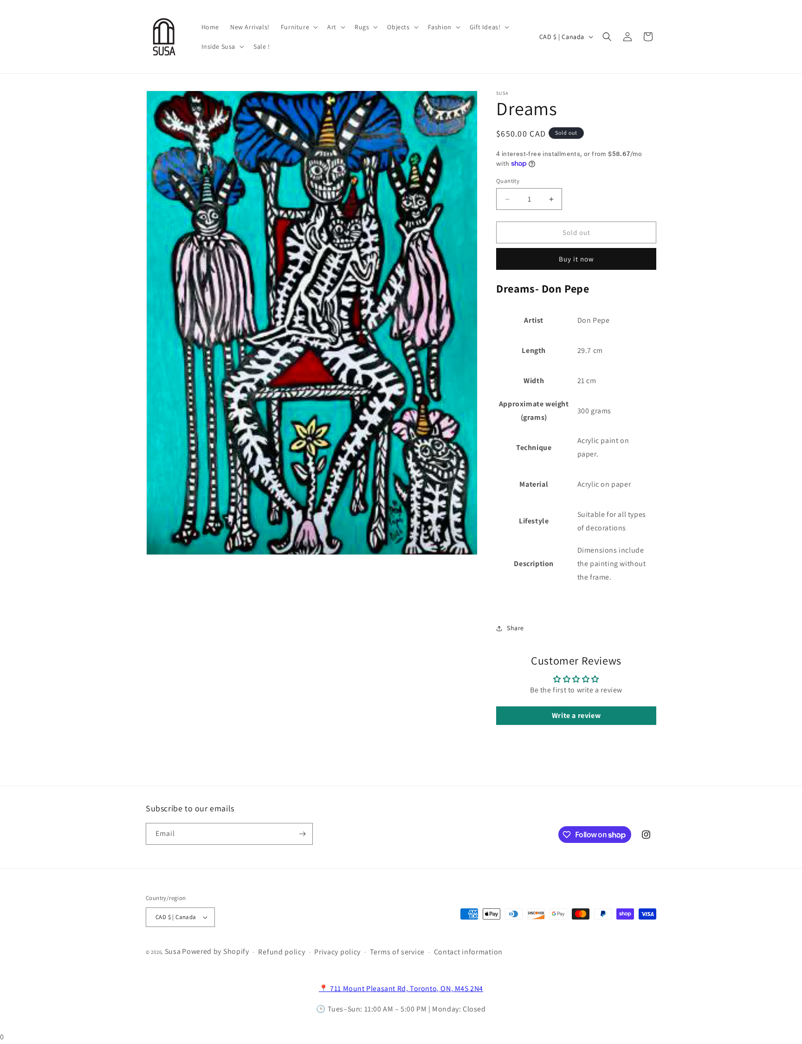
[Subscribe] (302, 834)
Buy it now (576, 258)
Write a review (576, 715)
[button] (298, 27)
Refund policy (281, 952)
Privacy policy (337, 952)
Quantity (507, 181)
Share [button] (515, 628)
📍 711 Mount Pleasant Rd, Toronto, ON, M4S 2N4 (401, 988)
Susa (173, 951)
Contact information (468, 952)
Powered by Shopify (215, 951)
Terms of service (397, 952)
